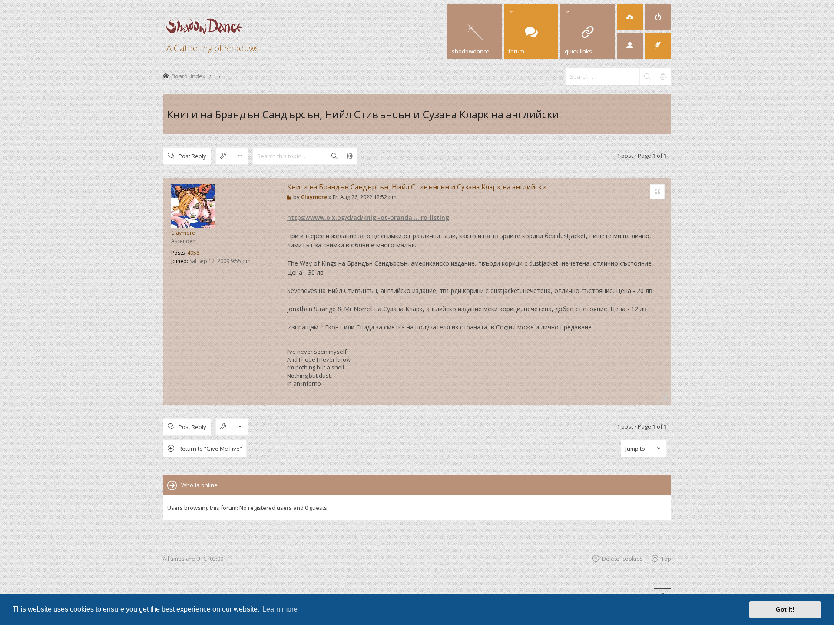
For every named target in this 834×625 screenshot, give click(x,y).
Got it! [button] (785, 609)
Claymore (183, 232)
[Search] (647, 76)
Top (666, 558)
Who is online (199, 485)
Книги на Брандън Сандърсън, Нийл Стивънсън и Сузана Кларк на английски (363, 114)
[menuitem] (630, 17)
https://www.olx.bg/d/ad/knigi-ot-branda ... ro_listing (368, 217)
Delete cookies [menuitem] (622, 558)
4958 (193, 252)
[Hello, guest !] (630, 46)
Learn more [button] (280, 609)
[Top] (664, 398)
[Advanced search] (663, 76)
